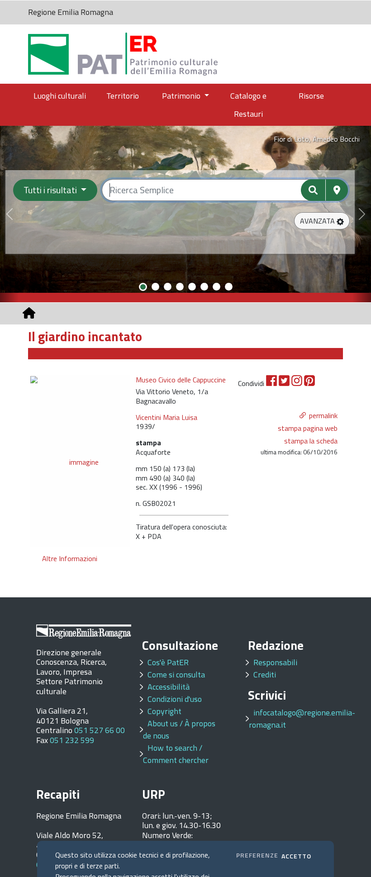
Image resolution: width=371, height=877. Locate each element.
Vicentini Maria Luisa (166, 417)
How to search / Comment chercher (176, 754)
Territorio (122, 96)
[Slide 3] (167, 286)
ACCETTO (296, 856)
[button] (322, 220)
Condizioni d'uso (174, 699)
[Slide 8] (229, 286)
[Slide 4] (180, 286)
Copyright (164, 711)
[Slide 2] (155, 286)
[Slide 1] (143, 287)
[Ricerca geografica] (337, 190)
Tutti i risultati (51, 190)
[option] (80, 461)
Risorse (311, 96)
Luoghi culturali (59, 96)
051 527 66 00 (99, 730)
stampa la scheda (311, 440)
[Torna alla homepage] (29, 313)
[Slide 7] (216, 286)
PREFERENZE (257, 855)
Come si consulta (176, 674)
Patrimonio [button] (182, 96)
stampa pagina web (308, 428)
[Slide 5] (192, 286)
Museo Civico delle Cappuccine (181, 380)
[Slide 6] (204, 286)
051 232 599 (72, 740)
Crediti (264, 674)
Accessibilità (168, 687)
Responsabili (275, 662)
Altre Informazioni (69, 558)
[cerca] (313, 190)
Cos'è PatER (168, 662)
